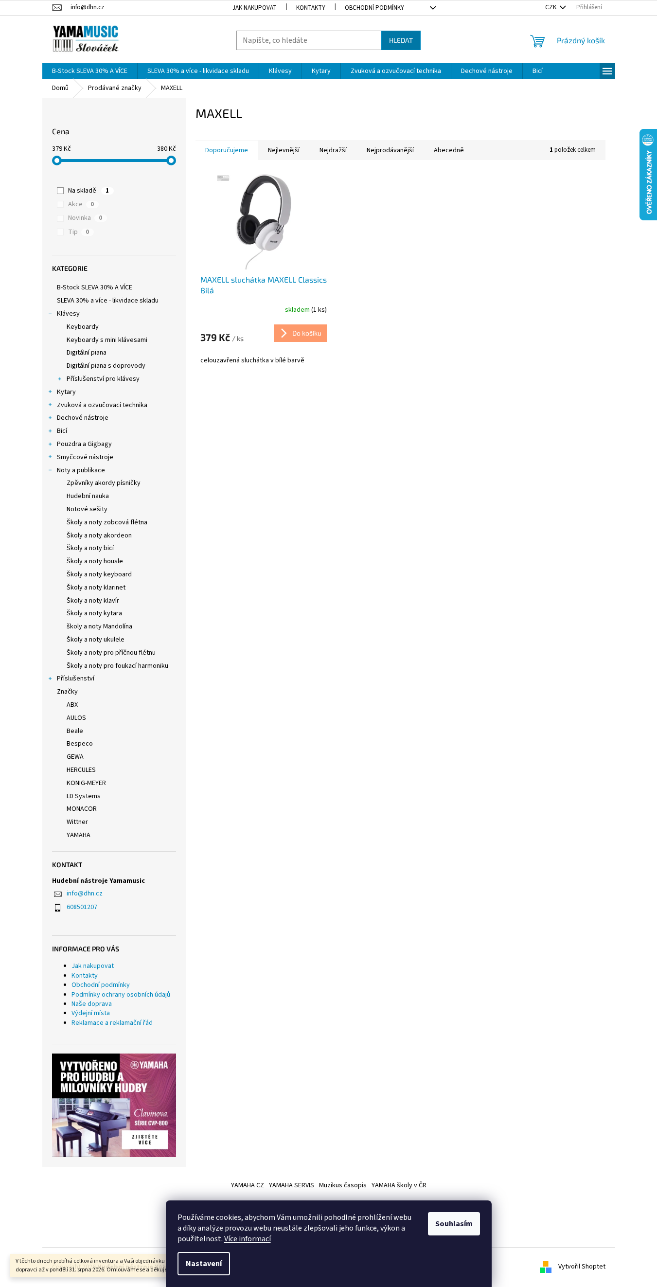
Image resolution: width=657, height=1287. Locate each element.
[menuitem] (89, 71)
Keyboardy (83, 327)
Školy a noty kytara (94, 613)
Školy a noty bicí (90, 548)
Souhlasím (454, 1223)
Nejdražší (333, 150)
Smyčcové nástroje (85, 457)
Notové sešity (87, 509)
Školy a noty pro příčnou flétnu (111, 653)
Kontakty (310, 7)
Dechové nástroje (82, 418)
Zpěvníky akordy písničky (104, 483)
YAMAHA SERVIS (291, 1185)
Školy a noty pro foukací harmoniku (117, 666)
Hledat (401, 40)
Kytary (66, 392)
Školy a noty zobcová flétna (107, 522)
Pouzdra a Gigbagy (84, 444)
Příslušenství (75, 678)
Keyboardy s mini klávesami (107, 340)
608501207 (82, 907)
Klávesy (68, 314)
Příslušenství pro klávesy (103, 379)
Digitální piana (87, 353)
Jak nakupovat (254, 7)
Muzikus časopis (343, 1185)
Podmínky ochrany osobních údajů (120, 995)
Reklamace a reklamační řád (112, 1023)
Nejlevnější (284, 150)
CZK (551, 7)
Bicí (62, 431)
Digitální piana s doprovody (106, 366)
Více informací (247, 1238)
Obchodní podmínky (374, 7)
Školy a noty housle (95, 561)
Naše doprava (91, 1004)
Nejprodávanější (390, 150)
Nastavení (204, 1263)
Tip (78, 232)
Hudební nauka (88, 496)
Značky (67, 692)
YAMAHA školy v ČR (399, 1185)
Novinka (85, 218)
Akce (81, 204)
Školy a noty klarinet (96, 587)
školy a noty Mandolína (99, 626)
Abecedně (449, 150)
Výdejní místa (90, 1013)
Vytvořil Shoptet (581, 1267)
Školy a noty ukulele (95, 639)
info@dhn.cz (85, 893)
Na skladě (88, 191)
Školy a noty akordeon (99, 535)
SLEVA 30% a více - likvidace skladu (108, 300)
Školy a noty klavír (93, 601)
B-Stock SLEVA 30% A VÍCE (94, 287)
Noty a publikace (81, 470)
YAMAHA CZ (247, 1185)
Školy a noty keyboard (99, 574)
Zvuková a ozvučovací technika (102, 405)
